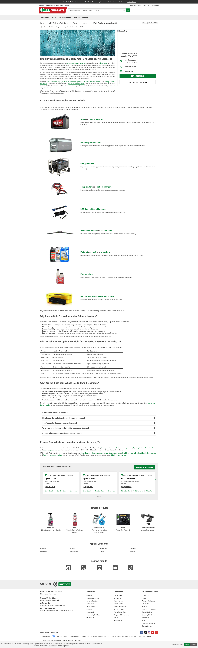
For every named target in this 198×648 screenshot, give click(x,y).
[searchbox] (97, 10)
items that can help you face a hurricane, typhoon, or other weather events (73, 82)
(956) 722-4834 (88, 487)
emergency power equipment (76, 63)
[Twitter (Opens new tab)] (145, 632)
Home (42, 23)
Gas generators (87, 163)
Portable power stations (90, 142)
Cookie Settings (177, 644)
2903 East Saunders (94, 475)
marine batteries (96, 119)
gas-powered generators (76, 84)
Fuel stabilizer (86, 274)
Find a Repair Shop (135, 5)
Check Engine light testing (89, 453)
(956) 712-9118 (50, 487)
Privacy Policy (64, 646)
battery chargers (104, 186)
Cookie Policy (53, 646)
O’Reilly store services (119, 455)
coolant (92, 252)
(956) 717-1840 (126, 487)
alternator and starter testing (110, 453)
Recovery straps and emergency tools (97, 296)
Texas (75, 23)
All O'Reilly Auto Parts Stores (58, 23)
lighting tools (103, 63)
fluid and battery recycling (52, 455)
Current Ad (146, 5)
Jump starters (86, 186)
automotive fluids (150, 448)
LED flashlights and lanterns (92, 209)
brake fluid (105, 252)
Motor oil (84, 252)
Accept (187, 644)
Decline (193, 644)
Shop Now (129, 71)
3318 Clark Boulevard (56, 475)
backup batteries (107, 448)
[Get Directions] (122, 31)
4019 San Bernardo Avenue (134, 475)
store (54, 594)
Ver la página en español (150, 23)
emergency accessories (51, 450)
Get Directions (137, 76)
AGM (82, 119)
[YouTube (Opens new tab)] (152, 632)
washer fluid (106, 230)
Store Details (49, 491)
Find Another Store (144, 467)
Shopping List (155, 5)
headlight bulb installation (147, 453)
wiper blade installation (129, 453)
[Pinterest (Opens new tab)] (156, 632)
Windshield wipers (88, 230)
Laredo (85, 23)
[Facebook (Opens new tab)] (141, 632)
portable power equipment (123, 448)
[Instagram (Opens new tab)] (149, 632)
